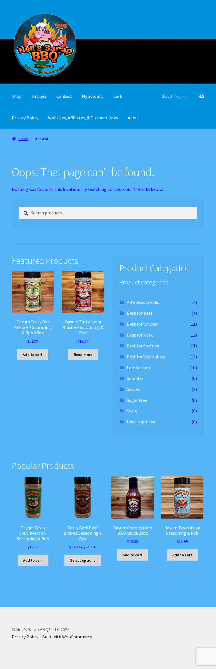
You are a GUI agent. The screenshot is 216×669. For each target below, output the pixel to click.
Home (23, 138)
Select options (83, 560)
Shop (17, 96)
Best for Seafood (143, 345)
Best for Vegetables (146, 356)
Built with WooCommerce (67, 636)
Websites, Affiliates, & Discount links (83, 118)
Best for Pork (140, 335)
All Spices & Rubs (143, 302)
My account (93, 96)
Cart (117, 96)
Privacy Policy (25, 118)
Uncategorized (141, 422)
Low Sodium (138, 367)
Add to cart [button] (32, 354)
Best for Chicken (143, 324)
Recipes (39, 96)
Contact (64, 96)
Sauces (133, 389)
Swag (132, 411)
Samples (135, 378)
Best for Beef (139, 313)
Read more (83, 354)
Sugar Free (137, 400)
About (134, 118)
